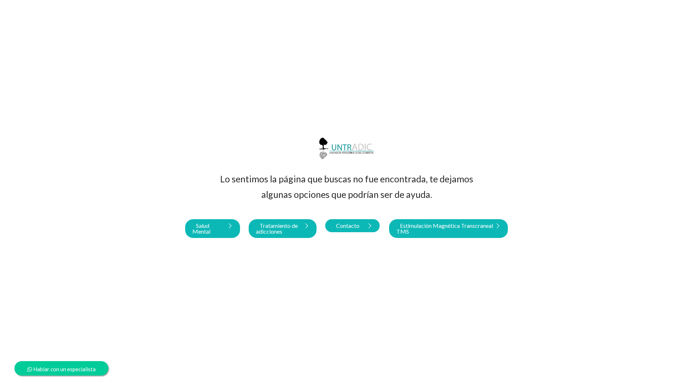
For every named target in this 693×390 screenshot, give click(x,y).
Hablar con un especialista (64, 369)
